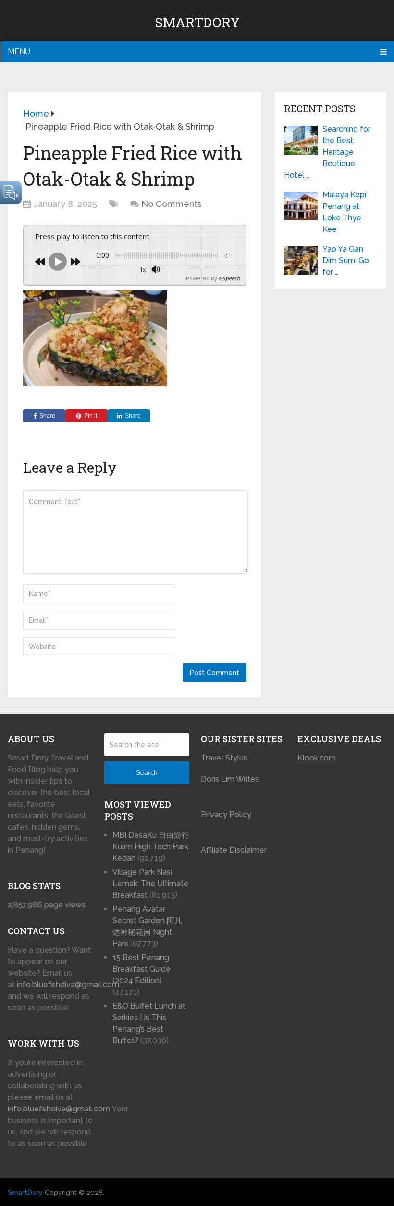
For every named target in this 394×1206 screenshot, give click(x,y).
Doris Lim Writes (231, 779)
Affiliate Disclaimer (234, 850)
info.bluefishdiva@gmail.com (68, 984)
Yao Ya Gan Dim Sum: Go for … (345, 260)
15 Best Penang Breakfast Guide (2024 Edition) (141, 969)
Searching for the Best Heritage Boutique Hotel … (327, 152)
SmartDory (197, 22)
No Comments (171, 204)
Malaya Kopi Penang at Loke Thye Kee (344, 212)
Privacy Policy (226, 814)
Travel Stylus (224, 757)
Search (147, 772)
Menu (19, 51)
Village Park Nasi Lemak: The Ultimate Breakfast (150, 884)
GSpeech (229, 278)
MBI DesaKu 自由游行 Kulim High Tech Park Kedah (150, 847)
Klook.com (316, 757)
